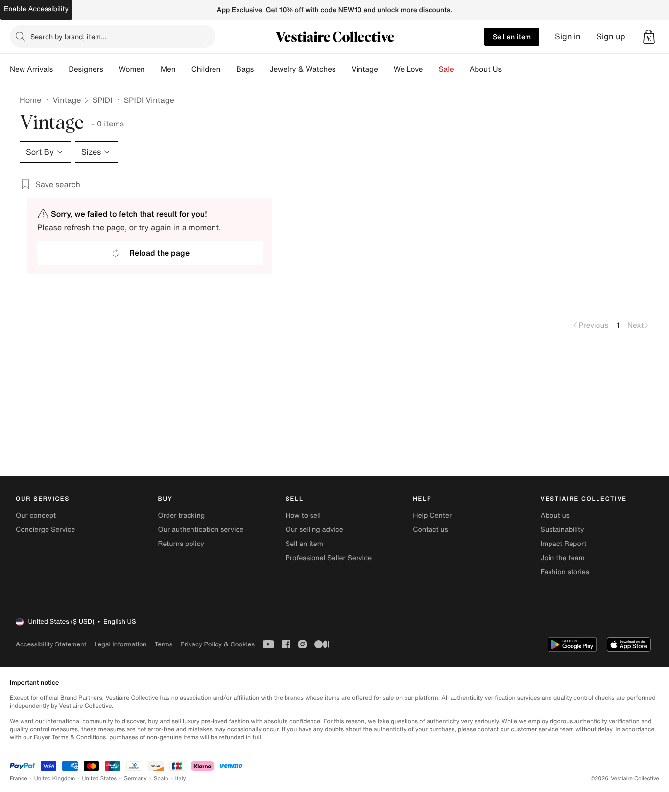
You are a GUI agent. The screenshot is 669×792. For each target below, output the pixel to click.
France (18, 778)
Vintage (364, 69)
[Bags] (261, 69)
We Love (408, 69)
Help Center (432, 515)
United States (99, 778)
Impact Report (564, 544)
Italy (180, 778)
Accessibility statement (51, 644)
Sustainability (562, 529)
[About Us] (509, 69)
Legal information (120, 644)
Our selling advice (314, 529)
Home (30, 100)
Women (132, 69)
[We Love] (431, 69)
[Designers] (111, 69)
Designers (86, 69)
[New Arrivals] (61, 69)
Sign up (611, 36)
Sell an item (512, 36)
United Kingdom (54, 778)
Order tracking (181, 515)
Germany (135, 778)
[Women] (153, 69)
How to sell (303, 515)
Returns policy (181, 544)
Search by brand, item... (68, 36)
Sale (446, 69)
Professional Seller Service (329, 558)
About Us (486, 69)
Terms (163, 644)
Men (168, 69)
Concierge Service (45, 529)
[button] (649, 37)
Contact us (430, 529)
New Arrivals (31, 69)
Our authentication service (200, 529)
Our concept (36, 515)
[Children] (228, 69)
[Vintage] (386, 69)
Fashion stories (565, 572)
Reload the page (159, 253)
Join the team (563, 558)
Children (206, 69)
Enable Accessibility (36, 9)
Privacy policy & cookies (217, 644)
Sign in (568, 36)
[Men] (184, 69)
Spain (161, 778)
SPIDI (102, 100)
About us (555, 515)
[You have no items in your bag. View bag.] (649, 37)
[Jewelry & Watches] (343, 69)
